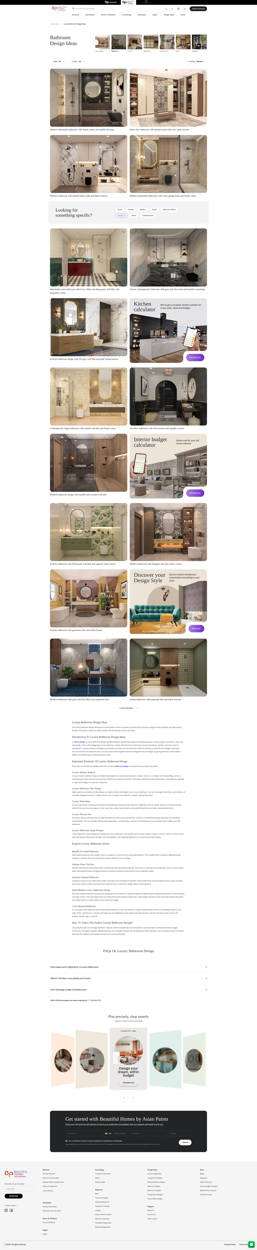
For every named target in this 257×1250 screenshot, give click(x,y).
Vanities (98, 1210)
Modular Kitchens (49, 1174)
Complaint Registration (103, 1223)
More (183, 15)
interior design (79, 742)
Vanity (154, 210)
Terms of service (245, 1244)
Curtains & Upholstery (103, 1174)
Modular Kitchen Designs (156, 1182)
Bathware (142, 15)
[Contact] (166, 8)
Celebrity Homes (206, 1194)
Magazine (203, 1178)
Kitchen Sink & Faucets (103, 1214)
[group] (102, 43)
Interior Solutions (206, 1182)
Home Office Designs (155, 1199)
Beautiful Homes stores (208, 1190)
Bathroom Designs (154, 1190)
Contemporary (148, 215)
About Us (151, 1210)
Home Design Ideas (155, 1174)
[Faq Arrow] (206, 967)
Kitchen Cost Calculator (51, 1178)
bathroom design (121, 766)
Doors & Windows (108, 15)
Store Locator (152, 1219)
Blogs (202, 1174)
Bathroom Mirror (169, 210)
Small (120, 210)
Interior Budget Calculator (209, 1186)
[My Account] (172, 8)
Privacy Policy (230, 1244)
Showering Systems (102, 1202)
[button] (96, 42)
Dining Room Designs (155, 1194)
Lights (154, 15)
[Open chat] (251, 1244)
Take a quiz (196, 629)
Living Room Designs (155, 1178)
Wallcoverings (100, 1182)
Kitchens (75, 15)
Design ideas (169, 15)
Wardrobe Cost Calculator (52, 1211)
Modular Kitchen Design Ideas (53, 1182)
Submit (185, 1142)
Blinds (97, 1178)
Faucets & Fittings (101, 1198)
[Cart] (184, 8)
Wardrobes (90, 15)
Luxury (120, 215)
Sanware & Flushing (102, 1206)
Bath (97, 1193)
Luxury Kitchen (48, 1191)
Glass (133, 215)
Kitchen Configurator (50, 1186)
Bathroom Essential (102, 1219)
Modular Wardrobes (50, 1207)
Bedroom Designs (154, 1186)
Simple (131, 210)
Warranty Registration (103, 1227)
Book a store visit (198, 9)
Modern (143, 210)
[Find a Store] (178, 8)
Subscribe (13, 1196)
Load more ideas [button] (126, 708)
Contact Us (95, 1000)
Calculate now (195, 357)
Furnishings (127, 15)
